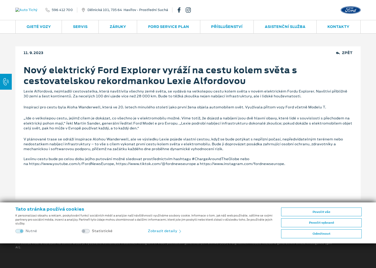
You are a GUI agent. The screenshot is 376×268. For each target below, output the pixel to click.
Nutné (31, 231)
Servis (80, 26)
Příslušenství (226, 26)
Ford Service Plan (168, 26)
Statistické (102, 231)
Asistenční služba (285, 26)
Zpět (347, 52)
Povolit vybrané (321, 223)
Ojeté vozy (39, 26)
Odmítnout (321, 234)
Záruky (118, 26)
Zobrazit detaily (163, 230)
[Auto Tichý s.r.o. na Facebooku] (181, 10)
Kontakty (338, 26)
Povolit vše (321, 212)
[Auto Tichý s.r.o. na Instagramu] (190, 10)
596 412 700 (62, 10)
